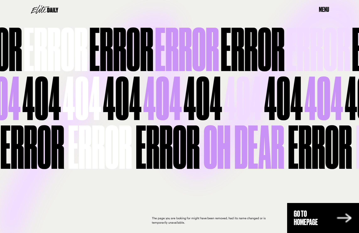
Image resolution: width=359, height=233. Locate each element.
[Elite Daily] (44, 9)
